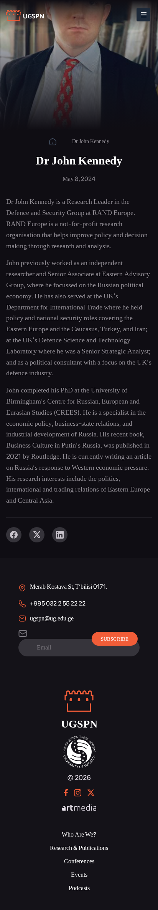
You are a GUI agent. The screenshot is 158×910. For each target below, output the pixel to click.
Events (79, 874)
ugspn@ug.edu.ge (52, 618)
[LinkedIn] (59, 534)
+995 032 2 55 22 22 (58, 603)
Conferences (79, 861)
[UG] (79, 739)
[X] (90, 793)
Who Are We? (79, 834)
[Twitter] (36, 534)
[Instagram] (77, 792)
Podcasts (79, 888)
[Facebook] (13, 534)
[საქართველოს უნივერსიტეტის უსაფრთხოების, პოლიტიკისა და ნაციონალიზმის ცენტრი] (25, 15)
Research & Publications (79, 847)
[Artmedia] (79, 808)
